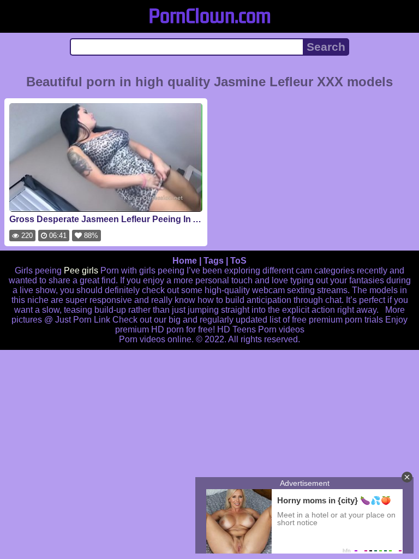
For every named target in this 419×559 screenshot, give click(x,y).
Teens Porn (254, 329)
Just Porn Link (82, 319)
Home (184, 260)
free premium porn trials (337, 319)
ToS (238, 260)
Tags (213, 260)
